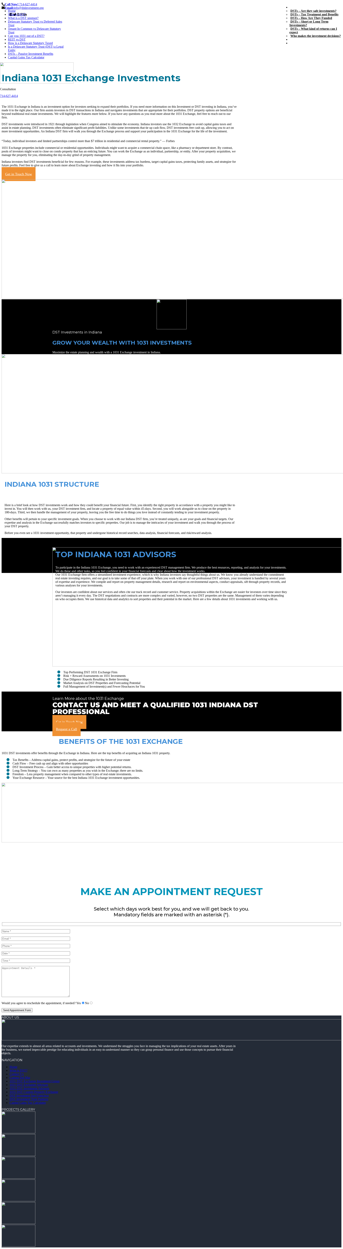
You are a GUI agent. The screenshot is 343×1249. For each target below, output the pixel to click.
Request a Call (66, 729)
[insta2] (18, 1155)
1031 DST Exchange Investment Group (35, 1081)
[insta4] (18, 1200)
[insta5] (18, 1223)
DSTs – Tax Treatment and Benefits (314, 14)
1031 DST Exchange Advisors (29, 1084)
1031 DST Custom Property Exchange (34, 1092)
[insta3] (18, 1177)
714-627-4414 (9, 96)
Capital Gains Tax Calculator (26, 57)
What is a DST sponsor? (23, 18)
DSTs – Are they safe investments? (313, 11)
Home (12, 11)
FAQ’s (293, 7)
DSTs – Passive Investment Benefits (30, 53)
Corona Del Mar (20, 1077)
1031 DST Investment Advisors (29, 1088)
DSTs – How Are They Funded (311, 18)
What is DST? (17, 14)
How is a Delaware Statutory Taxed (30, 43)
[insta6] (18, 1245)
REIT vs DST (17, 39)
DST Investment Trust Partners (29, 1099)
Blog (292, 39)
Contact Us (296, 43)
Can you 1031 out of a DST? (26, 36)
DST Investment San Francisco (29, 1095)
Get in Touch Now (18, 174)
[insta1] (18, 1132)
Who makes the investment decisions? (315, 36)
